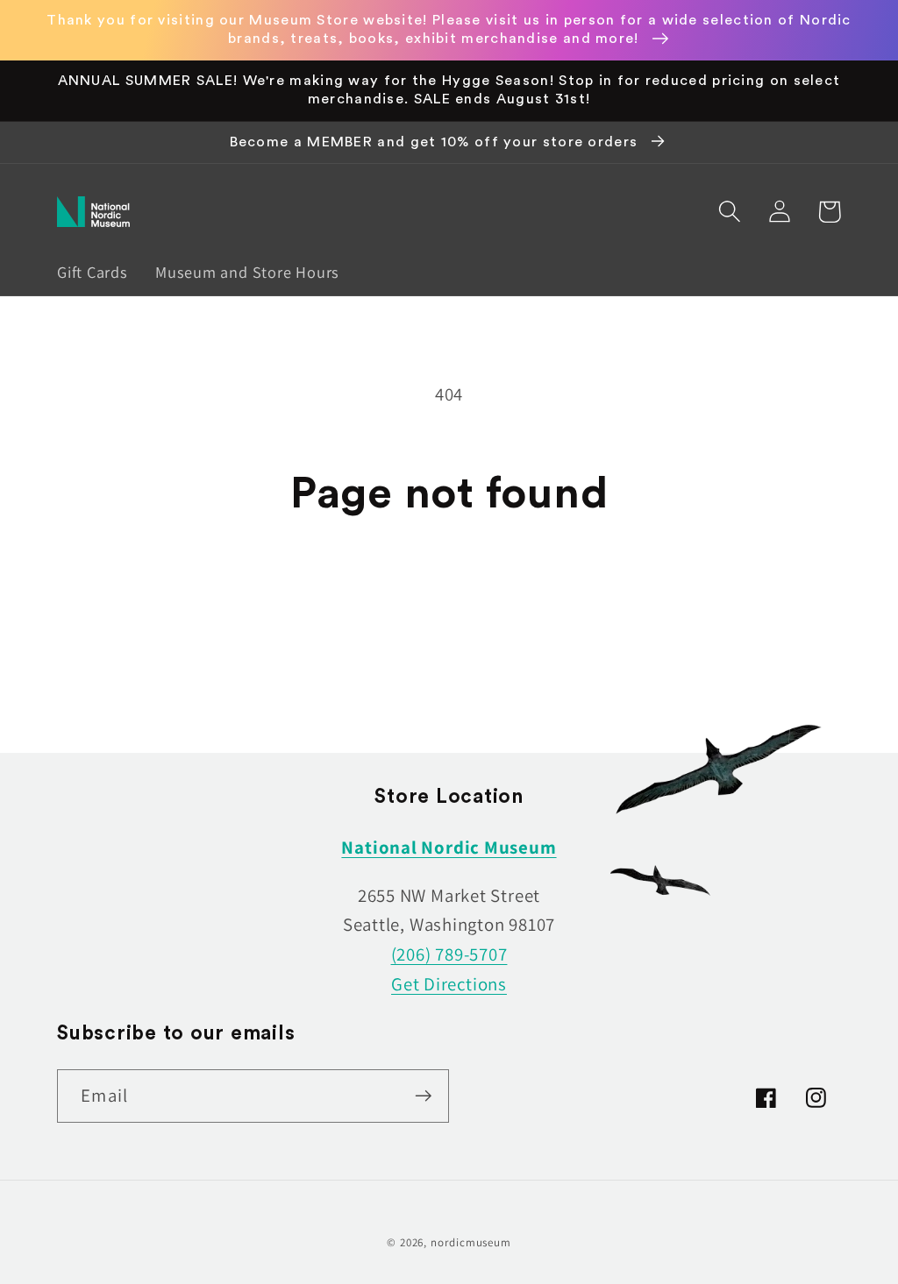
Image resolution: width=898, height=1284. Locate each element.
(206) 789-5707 (449, 954)
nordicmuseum (471, 1242)
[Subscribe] (423, 1096)
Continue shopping (449, 605)
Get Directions (449, 984)
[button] (729, 212)
